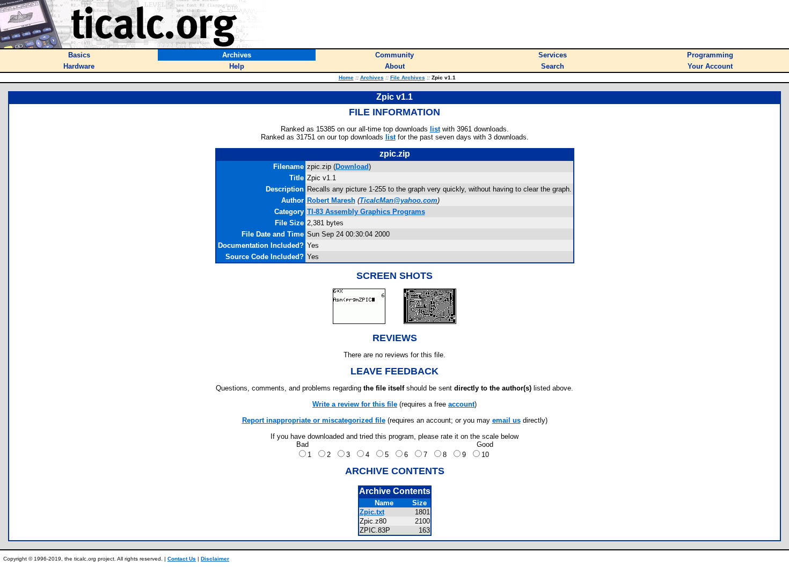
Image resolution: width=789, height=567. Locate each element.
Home (346, 77)
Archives (372, 77)
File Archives (407, 77)
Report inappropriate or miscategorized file (313, 420)
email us (506, 420)
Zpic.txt (372, 512)
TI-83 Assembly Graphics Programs (366, 212)
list (435, 129)
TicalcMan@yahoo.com (398, 200)
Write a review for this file (354, 404)
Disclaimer (215, 559)
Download (352, 167)
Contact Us (181, 559)
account (461, 404)
